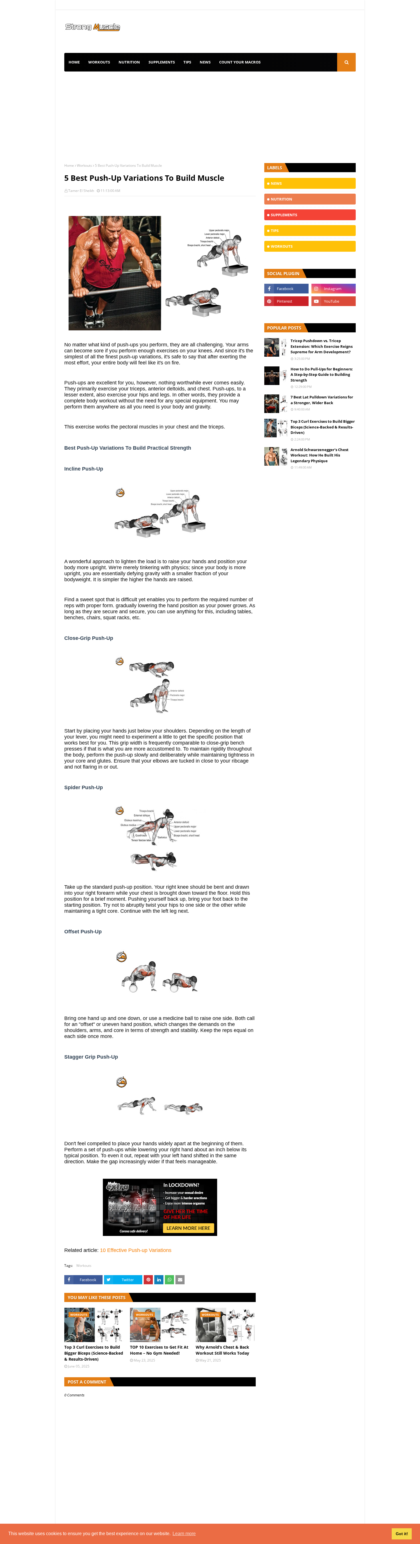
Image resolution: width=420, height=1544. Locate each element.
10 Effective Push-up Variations (135, 1250)
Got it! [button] (402, 1533)
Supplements (162, 62)
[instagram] (333, 288)
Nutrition (129, 62)
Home (74, 62)
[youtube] (333, 301)
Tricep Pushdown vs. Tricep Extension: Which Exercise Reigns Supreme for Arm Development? (322, 346)
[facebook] (286, 288)
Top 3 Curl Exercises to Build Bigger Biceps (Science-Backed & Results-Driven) (93, 1353)
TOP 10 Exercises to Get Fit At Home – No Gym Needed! (159, 1350)
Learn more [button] (184, 1533)
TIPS (187, 62)
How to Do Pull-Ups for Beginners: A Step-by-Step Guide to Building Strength (322, 374)
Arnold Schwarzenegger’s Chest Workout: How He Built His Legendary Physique (320, 455)
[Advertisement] (210, 114)
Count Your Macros (240, 62)
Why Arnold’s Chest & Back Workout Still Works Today (222, 1350)
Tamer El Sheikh (81, 190)
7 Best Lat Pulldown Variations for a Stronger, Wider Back (322, 399)
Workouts (99, 62)
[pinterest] (286, 301)
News (205, 62)
